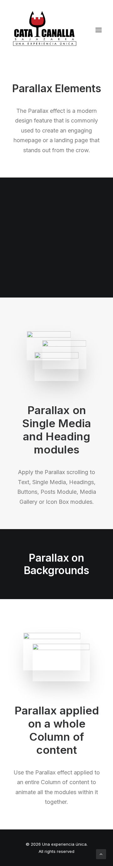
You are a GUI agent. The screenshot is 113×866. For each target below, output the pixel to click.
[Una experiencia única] (44, 30)
